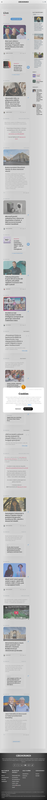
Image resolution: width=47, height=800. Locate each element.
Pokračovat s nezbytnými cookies (35, 389)
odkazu (29, 404)
